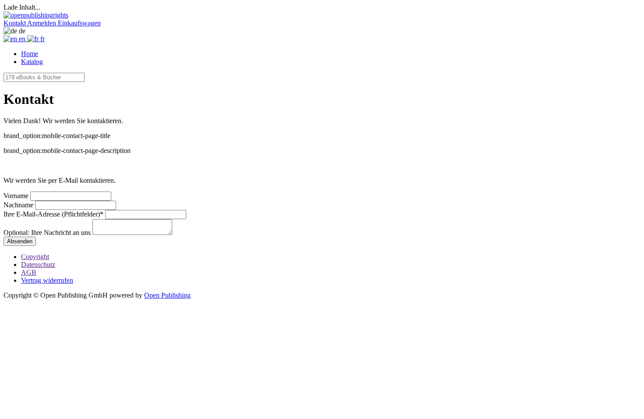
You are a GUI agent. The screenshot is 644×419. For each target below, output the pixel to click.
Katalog (32, 61)
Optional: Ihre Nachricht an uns (47, 232)
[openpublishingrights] (36, 15)
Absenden (19, 241)
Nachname (18, 205)
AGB (28, 272)
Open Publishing (167, 295)
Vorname (16, 195)
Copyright (35, 256)
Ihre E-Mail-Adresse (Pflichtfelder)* (53, 214)
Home (29, 53)
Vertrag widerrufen (47, 280)
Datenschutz (38, 264)
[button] (15, 23)
